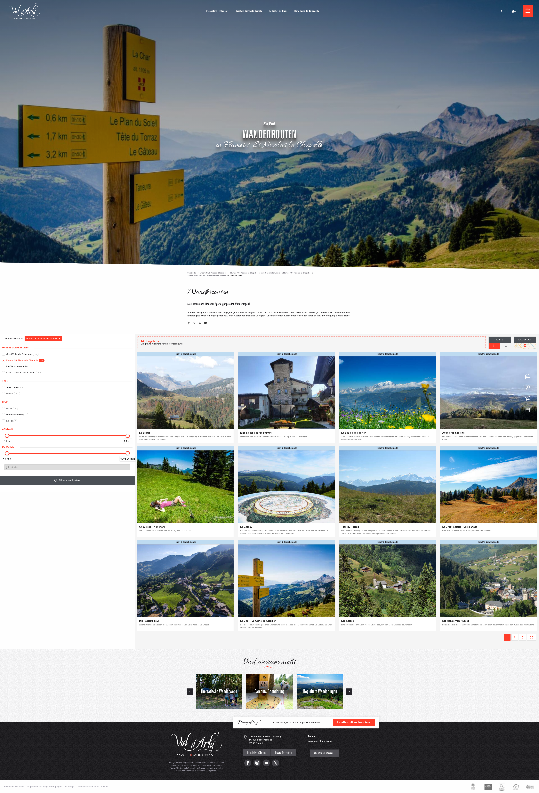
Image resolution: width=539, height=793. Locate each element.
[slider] (7, 436)
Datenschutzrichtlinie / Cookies (92, 787)
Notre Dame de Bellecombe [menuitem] (306, 11)
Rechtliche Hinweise (14, 787)
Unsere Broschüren (283, 752)
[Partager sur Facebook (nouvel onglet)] (188, 323)
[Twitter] (275, 764)
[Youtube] (266, 764)
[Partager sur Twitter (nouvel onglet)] (194, 323)
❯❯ (532, 637)
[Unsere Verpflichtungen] (487, 786)
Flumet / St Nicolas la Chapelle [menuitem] (248, 11)
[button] (502, 11)
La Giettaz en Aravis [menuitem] (278, 11)
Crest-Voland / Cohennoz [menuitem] (217, 11)
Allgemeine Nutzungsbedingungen (44, 787)
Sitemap (69, 787)
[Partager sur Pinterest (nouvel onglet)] (200, 323)
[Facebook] (247, 764)
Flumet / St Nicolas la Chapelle (24, 360)
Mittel (11, 408)
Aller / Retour (14, 387)
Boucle (12, 393)
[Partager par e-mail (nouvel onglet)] (205, 323)
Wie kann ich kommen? (324, 753)
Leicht (11, 420)
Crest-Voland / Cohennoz (21, 354)
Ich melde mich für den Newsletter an (353, 722)
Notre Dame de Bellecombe (22, 372)
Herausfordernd (16, 414)
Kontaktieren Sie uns (256, 752)
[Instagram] (257, 764)
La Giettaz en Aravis (19, 366)
